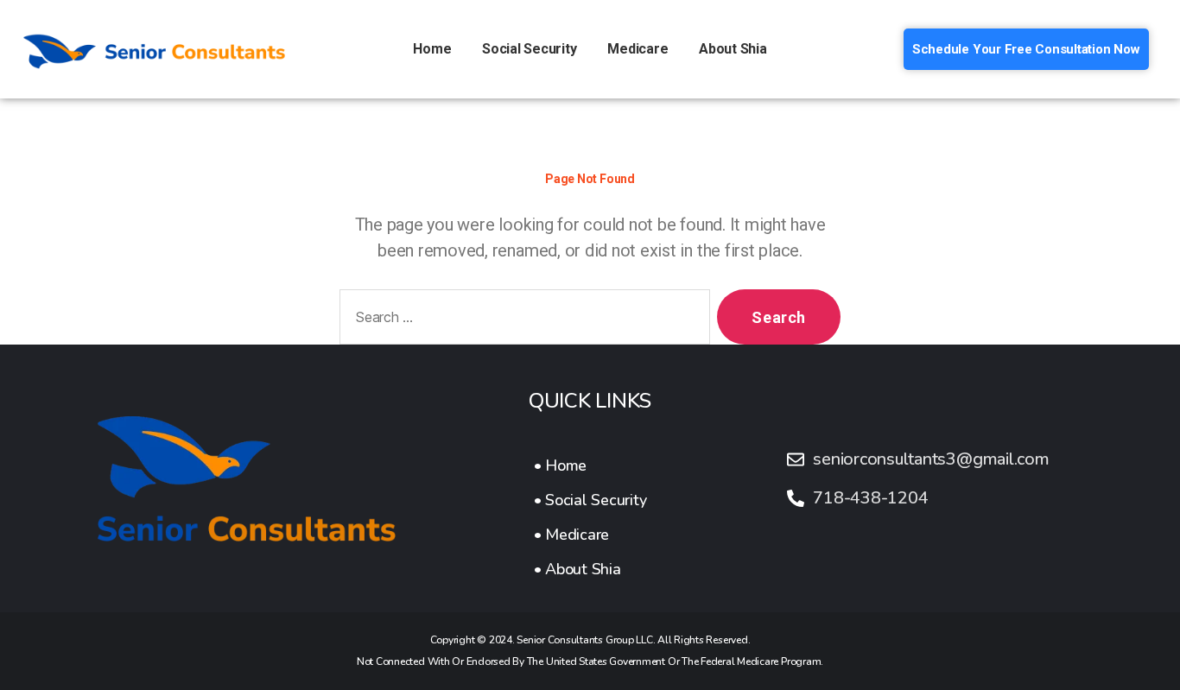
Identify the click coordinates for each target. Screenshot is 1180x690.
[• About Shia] (590, 569)
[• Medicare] (590, 534)
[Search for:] (521, 320)
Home (432, 49)
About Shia (733, 49)
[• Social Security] (590, 500)
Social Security (529, 49)
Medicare (637, 49)
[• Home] (590, 465)
